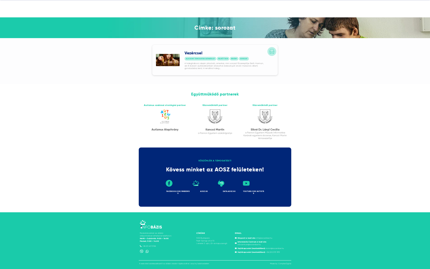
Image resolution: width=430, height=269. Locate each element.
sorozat (244, 59)
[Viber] (141, 251)
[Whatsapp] (147, 251)
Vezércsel (193, 53)
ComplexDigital (284, 264)
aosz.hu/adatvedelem (199, 264)
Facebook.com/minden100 (178, 192)
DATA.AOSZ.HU (229, 191)
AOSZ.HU (204, 191)
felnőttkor (223, 59)
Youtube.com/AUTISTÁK (253, 192)
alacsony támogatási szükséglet (200, 59)
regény (234, 59)
